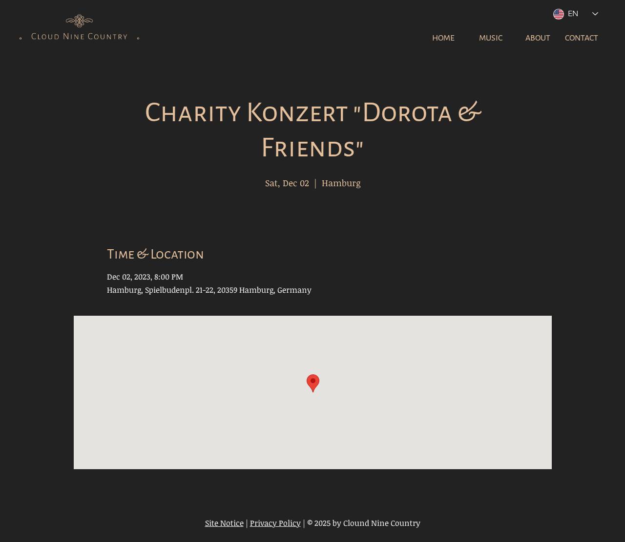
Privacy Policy (275, 523)
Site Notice (224, 523)
